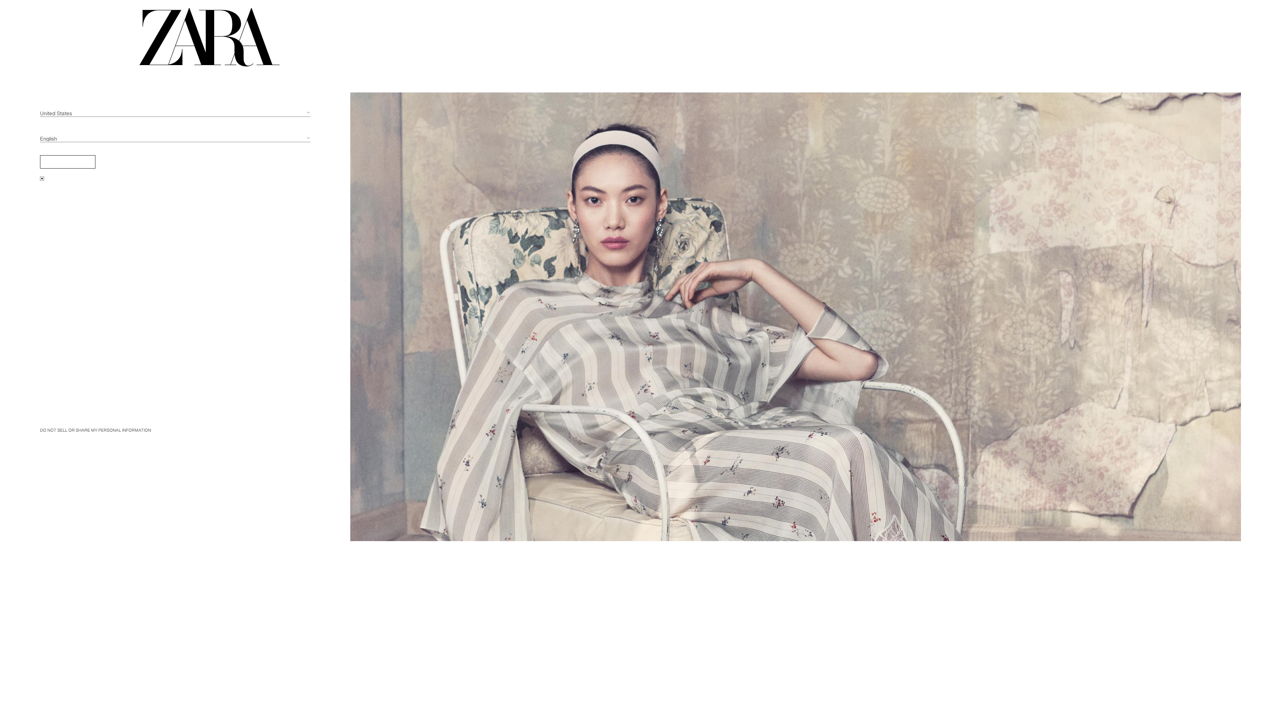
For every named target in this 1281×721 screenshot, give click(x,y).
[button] (67, 162)
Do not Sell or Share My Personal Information (95, 430)
